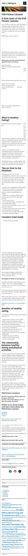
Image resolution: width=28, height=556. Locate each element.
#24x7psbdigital (6, 503)
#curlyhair (22, 515)
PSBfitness (18, 542)
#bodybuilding (5, 510)
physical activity (15, 430)
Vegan (13, 547)
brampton (7, 427)
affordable (5, 531)
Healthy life (20, 428)
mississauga (8, 430)
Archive (8, 426)
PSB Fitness (4, 431)
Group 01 (5, 493)
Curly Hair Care (17, 533)
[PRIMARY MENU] (24, 3)
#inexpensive (23, 520)
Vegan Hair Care (19, 547)
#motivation (7, 522)
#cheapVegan (13, 510)
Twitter (4, 415)
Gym (15, 536)
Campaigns (5, 491)
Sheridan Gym (14, 546)
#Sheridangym (22, 529)
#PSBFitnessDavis (8, 527)
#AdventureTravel (6, 506)
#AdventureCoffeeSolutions (11, 504)
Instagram (4, 412)
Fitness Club (7, 536)
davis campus (13, 427)
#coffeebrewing (14, 513)
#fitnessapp (15, 517)
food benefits (20, 427)
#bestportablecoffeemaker (12, 507)
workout (5, 549)
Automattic (4, 554)
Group (4, 492)
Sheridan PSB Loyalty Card (9, 420)
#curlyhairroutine (6, 517)
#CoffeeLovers (10, 515)
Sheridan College (17, 431)
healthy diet (8, 428)
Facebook (4, 414)
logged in (10, 463)
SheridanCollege (9, 544)
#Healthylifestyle (10, 520)
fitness (22, 535)
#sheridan (11, 529)
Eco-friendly (12, 535)
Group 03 (5, 496)
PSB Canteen (22, 430)
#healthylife (7, 518)
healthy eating (14, 428)
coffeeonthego (7, 533)
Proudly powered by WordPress (9, 553)
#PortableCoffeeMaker (13, 524)
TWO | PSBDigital (9, 3)
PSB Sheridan (10, 431)
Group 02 (5, 495)
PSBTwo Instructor (18, 425)
